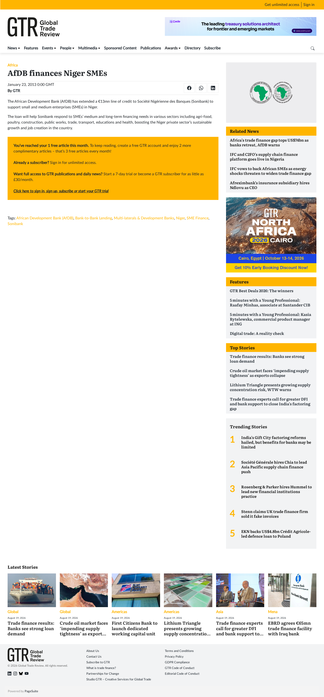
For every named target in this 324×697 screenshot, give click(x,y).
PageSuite (31, 691)
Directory (192, 48)
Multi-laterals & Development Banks (144, 218)
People (65, 48)
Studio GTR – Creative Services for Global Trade (118, 679)
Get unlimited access (282, 5)
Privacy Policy (174, 656)
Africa (13, 65)
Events (47, 48)
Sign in (309, 5)
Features (31, 48)
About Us (92, 651)
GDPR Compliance (177, 662)
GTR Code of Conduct (179, 668)
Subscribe (212, 48)
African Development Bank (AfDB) (44, 218)
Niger (180, 218)
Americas (119, 612)
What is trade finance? (101, 668)
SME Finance (197, 218)
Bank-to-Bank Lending (93, 218)
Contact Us (94, 656)
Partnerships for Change (102, 673)
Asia (219, 612)
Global (13, 612)
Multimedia (87, 48)
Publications (150, 48)
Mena (273, 612)
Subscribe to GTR (98, 662)
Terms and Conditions (179, 651)
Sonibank (15, 224)
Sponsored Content (120, 48)
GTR (16, 91)
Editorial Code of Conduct (182, 673)
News (12, 48)
